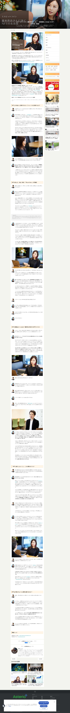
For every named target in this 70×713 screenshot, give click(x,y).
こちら (41, 60)
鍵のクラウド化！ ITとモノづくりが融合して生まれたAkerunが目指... (51, 126)
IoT (52, 66)
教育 (46, 42)
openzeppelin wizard (19, 579)
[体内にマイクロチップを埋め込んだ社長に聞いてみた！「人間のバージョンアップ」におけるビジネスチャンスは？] (52, 98)
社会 (46, 37)
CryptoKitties (29, 114)
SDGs (47, 52)
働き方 (51, 696)
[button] (3, 705)
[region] (30, 705)
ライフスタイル (48, 47)
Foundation (28, 576)
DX (49, 66)
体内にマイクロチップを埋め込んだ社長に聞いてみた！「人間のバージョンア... (51, 103)
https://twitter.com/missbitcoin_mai (25, 635)
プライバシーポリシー (50, 711)
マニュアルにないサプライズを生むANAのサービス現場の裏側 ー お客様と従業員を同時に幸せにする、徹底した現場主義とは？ (35, 684)
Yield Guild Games (15, 95)
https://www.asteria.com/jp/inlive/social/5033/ (26, 61)
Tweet (29, 642)
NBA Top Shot (30, 403)
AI (46, 66)
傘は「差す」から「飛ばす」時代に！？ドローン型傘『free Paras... (51, 149)
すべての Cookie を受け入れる (43, 703)
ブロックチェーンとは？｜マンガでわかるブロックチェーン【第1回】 (51, 115)
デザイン (47, 57)
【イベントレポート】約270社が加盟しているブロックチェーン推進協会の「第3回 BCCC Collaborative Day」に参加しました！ (35, 673)
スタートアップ (34, 696)
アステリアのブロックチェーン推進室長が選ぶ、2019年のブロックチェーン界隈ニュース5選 (19, 673)
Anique (19, 95)
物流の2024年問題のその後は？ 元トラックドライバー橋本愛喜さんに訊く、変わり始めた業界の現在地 (19, 684)
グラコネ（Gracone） (37, 90)
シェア (26, 642)
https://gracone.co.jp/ (21, 636)
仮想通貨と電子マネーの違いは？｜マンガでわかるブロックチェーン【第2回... (51, 138)
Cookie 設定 (44, 708)
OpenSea (34, 565)
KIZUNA (20, 89)
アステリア (48, 60)
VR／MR (56, 66)
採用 (46, 50)
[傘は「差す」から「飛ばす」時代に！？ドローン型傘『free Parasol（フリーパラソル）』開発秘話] (52, 144)
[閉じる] (54, 702)
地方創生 (47, 55)
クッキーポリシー (56, 711)
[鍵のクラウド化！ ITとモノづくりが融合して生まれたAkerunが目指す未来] (52, 121)
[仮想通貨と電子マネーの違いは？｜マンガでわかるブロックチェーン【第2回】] (52, 133)
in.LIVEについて (44, 711)
